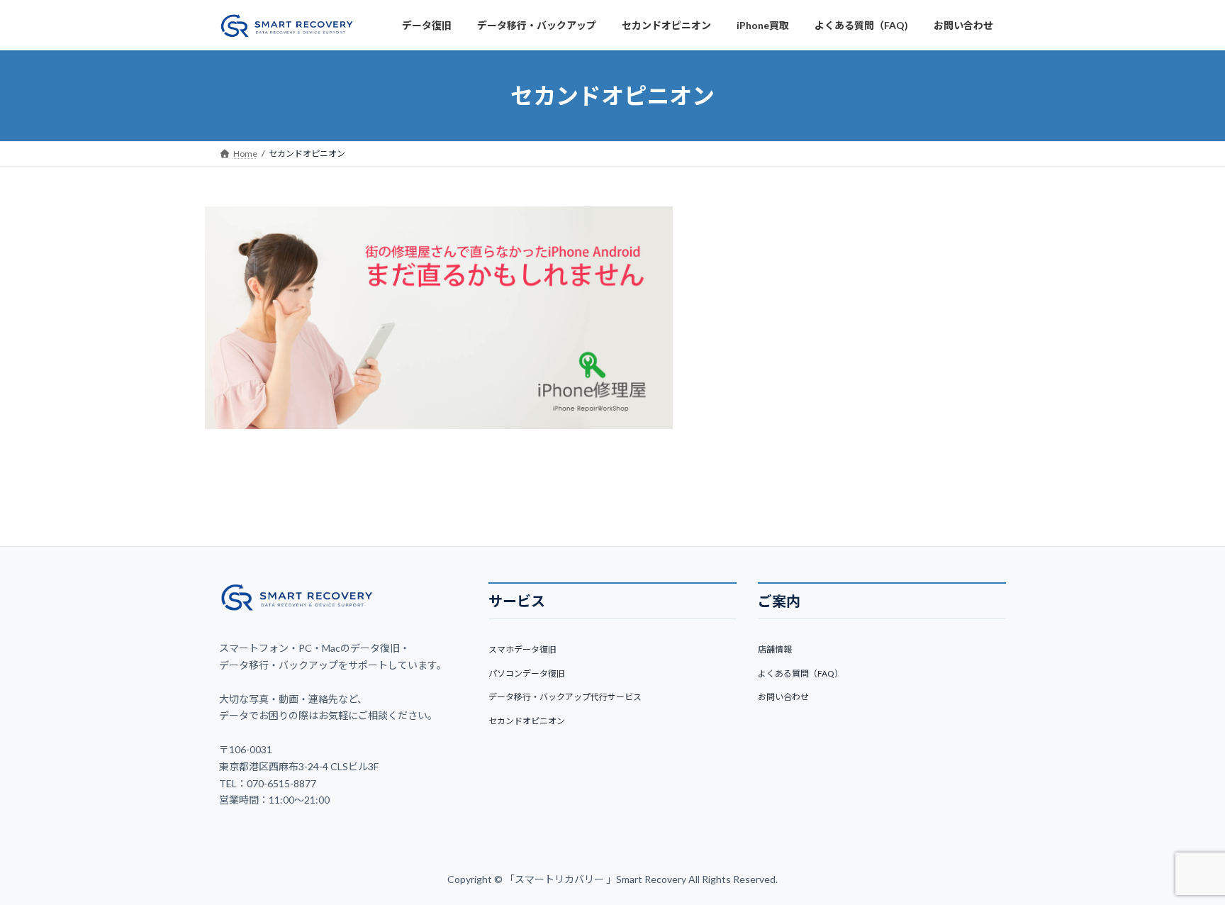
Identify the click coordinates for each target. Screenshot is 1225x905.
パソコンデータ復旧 (526, 672)
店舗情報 (775, 649)
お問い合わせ (783, 697)
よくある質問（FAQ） (800, 672)
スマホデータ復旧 (522, 649)
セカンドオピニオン (526, 721)
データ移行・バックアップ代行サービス (565, 697)
